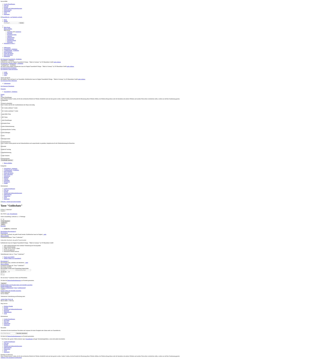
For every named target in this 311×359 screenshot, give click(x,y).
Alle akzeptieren (10, 357)
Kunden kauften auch (6, 285)
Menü (5, 20)
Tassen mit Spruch (8, 173)
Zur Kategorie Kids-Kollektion (8, 68)
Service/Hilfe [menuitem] (11, 8)
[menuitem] (157, 4)
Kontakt (6, 7)
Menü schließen (8, 28)
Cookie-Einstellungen (9, 4)
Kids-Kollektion (8, 171)
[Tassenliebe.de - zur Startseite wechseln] (11, 17)
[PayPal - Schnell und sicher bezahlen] (11, 201)
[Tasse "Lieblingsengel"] (7, 287)
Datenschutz (7, 11)
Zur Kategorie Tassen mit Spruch (9, 69)
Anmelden (10, 31)
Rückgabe (6, 310)
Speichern (3, 283)
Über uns (6, 5)
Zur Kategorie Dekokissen (7, 86)
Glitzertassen (7, 83)
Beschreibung (4, 231)
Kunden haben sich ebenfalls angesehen (22, 285)
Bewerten (3, 226)
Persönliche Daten (11, 34)
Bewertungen (12, 231)
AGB (5, 13)
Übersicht (9, 33)
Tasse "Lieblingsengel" (20, 287)
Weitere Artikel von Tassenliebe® (12, 258)
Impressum (6, 14)
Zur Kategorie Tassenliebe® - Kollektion (11, 59)
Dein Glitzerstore (8, 174)
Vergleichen (4, 222)
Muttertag (6, 177)
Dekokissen (7, 181)
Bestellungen (10, 39)
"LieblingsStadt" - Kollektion (11, 170)
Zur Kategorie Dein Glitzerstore (9, 80)
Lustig (5, 72)
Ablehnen (3, 357)
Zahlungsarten (10, 37)
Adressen (9, 36)
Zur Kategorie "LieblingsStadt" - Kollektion (12, 63)
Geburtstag (6, 180)
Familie (6, 73)
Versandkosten (29, 339)
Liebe (5, 75)
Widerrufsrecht (7, 10)
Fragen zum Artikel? (9, 257)
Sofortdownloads (11, 40)
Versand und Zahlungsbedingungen (13, 8)
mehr (44, 234)
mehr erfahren (57, 62)
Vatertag (6, 179)
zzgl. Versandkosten (12, 214)
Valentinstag (7, 176)
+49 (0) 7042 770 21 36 (7, 299)
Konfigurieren (18, 357)
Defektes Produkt (8, 306)
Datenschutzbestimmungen (14, 280)
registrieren (18, 31)
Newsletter (6, 320)
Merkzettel (10, 42)
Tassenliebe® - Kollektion (10, 168)
